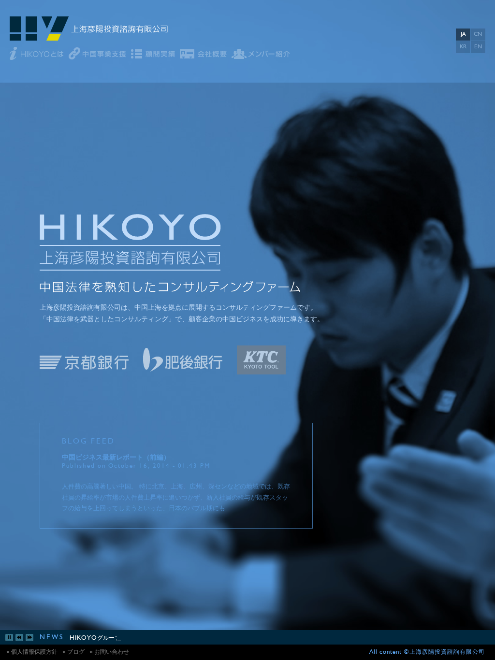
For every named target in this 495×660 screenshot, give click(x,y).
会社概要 (203, 54)
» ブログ (73, 651)
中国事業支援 (97, 54)
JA (463, 34)
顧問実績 (153, 54)
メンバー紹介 (261, 54)
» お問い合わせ (109, 651)
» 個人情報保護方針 (32, 651)
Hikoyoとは (37, 54)
